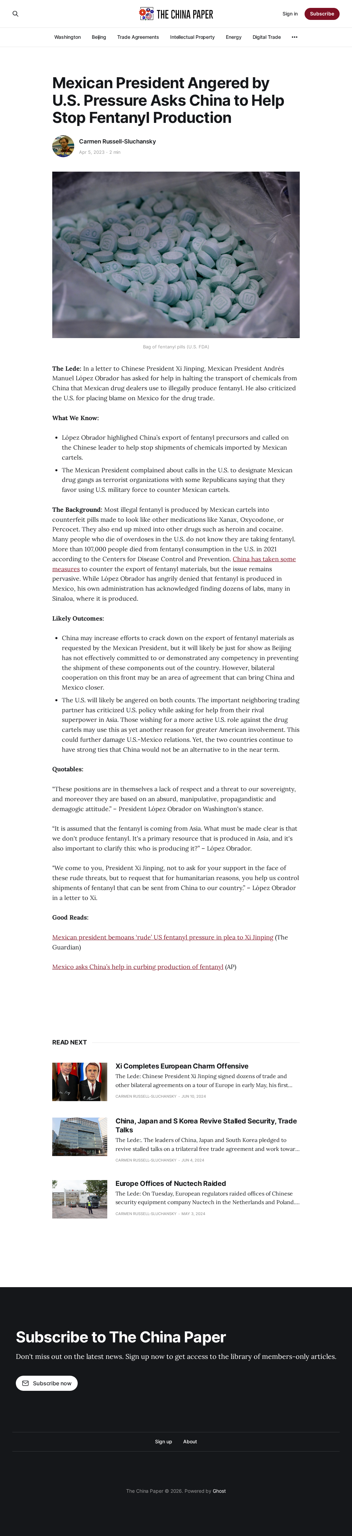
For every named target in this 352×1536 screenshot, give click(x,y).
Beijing (99, 37)
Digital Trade (267, 37)
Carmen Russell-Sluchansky (117, 141)
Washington (67, 37)
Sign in (290, 13)
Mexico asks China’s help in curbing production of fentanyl (137, 967)
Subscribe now (52, 1383)
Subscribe (322, 13)
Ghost (219, 1491)
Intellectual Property (192, 37)
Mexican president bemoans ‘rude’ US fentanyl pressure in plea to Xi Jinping (162, 937)
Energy (234, 37)
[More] (294, 37)
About (190, 1441)
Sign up (163, 1441)
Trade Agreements (138, 37)
